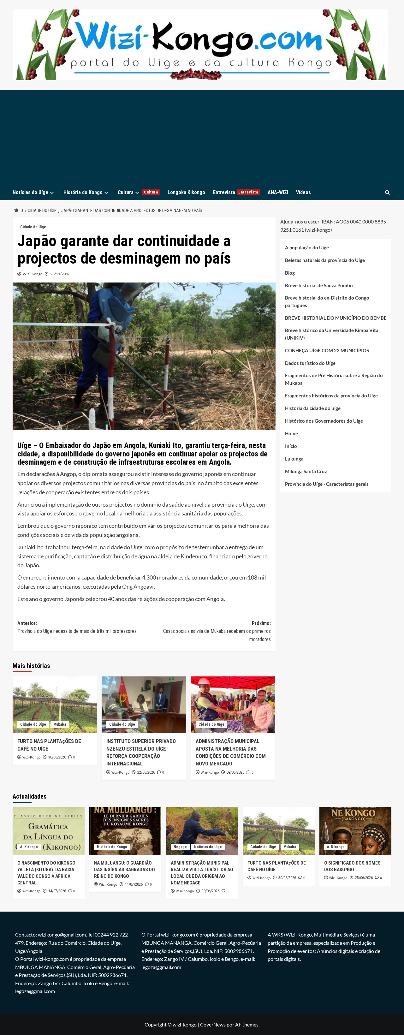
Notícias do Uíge (30, 192)
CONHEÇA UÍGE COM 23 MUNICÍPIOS (327, 350)
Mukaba (59, 724)
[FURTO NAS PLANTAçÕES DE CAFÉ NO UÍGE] (55, 704)
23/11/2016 (60, 273)
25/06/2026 (364, 878)
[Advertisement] (202, 137)
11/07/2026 (134, 884)
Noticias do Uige (208, 847)
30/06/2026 (57, 757)
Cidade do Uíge (33, 227)
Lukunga (294, 458)
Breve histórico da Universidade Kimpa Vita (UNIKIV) (331, 334)
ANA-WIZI (278, 192)
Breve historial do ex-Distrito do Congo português (327, 301)
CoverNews (213, 1024)
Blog (290, 273)
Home (291, 433)
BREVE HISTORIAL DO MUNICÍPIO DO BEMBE (336, 318)
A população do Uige (307, 247)
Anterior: (77, 627)
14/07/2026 (57, 891)
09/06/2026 (235, 772)
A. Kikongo (29, 847)
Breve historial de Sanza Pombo (319, 285)
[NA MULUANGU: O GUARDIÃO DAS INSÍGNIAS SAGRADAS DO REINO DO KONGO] (125, 831)
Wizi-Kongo (33, 273)
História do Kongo (83, 192)
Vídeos (303, 192)
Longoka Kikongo (186, 192)
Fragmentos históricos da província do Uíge (331, 395)
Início (291, 446)
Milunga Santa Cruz (306, 471)
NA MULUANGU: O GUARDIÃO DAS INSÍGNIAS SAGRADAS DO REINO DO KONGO (124, 869)
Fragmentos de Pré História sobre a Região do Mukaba (334, 379)
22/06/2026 (146, 772)
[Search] (387, 192)
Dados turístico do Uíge (310, 363)
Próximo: (216, 631)
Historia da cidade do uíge (313, 408)
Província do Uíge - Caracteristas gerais (327, 484)
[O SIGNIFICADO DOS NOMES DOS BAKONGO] (355, 831)
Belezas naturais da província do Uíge (325, 260)
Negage (180, 847)
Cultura (138, 192)
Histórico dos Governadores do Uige (324, 421)
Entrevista (235, 192)
